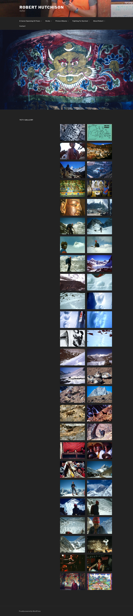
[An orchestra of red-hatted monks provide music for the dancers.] (99, 450)
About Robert (98, 21)
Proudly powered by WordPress (30, 611)
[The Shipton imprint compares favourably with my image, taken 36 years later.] (72, 338)
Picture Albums (61, 21)
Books (48, 21)
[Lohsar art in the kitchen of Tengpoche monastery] (99, 544)
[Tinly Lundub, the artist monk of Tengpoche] (99, 563)
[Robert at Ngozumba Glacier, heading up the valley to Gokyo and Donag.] (72, 226)
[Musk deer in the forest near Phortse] (99, 432)
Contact (22, 26)
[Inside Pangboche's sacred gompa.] (72, 188)
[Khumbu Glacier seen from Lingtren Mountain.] (72, 525)
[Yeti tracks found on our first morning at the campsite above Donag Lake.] (99, 282)
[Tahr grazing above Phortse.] (72, 413)
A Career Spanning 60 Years (29, 21)
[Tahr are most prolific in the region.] (72, 394)
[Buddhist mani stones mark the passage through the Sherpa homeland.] (72, 132)
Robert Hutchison (42, 7)
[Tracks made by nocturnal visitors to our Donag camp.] (72, 319)
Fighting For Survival (80, 21)
